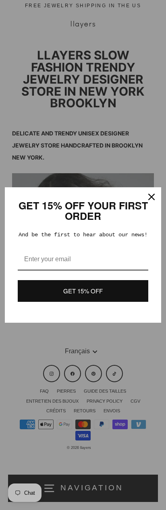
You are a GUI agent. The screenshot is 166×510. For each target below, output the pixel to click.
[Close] (151, 197)
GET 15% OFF (83, 291)
